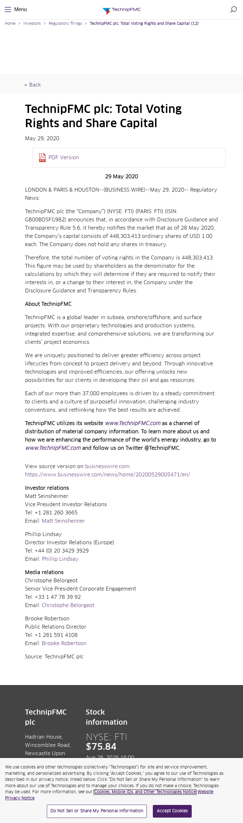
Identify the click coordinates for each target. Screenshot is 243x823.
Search (233, 9)
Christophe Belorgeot (68, 605)
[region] (121, 790)
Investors (32, 24)
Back (35, 85)
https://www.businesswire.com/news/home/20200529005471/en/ (107, 474)
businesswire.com (107, 466)
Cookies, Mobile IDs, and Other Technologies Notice (145, 792)
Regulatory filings (65, 24)
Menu (9, 10)
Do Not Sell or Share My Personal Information (97, 811)
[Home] (121, 9)
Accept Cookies (172, 811)
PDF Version (63, 157)
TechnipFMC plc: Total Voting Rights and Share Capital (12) (144, 24)
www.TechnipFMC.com (132, 423)
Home (10, 24)
